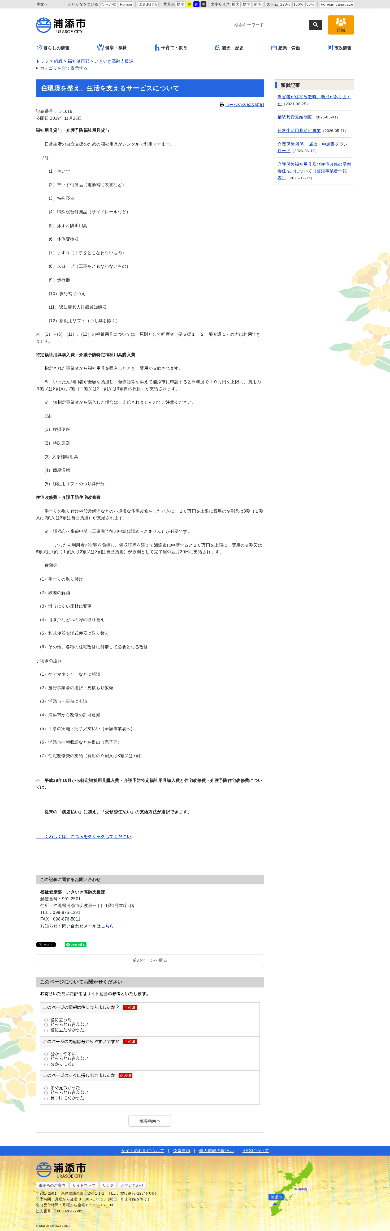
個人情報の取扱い (216, 1150)
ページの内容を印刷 (244, 105)
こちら (107, 926)
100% (298, 4)
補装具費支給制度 (295, 117)
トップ (42, 61)
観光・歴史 (233, 48)
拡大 (236, 4)
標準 (180, 4)
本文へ (42, 4)
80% (310, 4)
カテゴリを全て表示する (64, 68)
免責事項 (181, 1150)
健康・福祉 (116, 47)
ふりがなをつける (83, 4)
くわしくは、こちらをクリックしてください (83, 836)
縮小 (257, 4)
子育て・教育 (174, 47)
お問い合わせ (132, 1185)
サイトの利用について (142, 1150)
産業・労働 (289, 48)
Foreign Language (337, 4)
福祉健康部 (78, 61)
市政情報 (343, 48)
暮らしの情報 (57, 48)
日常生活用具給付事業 (299, 130)
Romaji (126, 4)
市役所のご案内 (52, 1185)
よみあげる (148, 4)
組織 (58, 61)
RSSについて (255, 1150)
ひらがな (108, 4)
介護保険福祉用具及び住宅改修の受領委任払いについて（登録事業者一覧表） (314, 171)
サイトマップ (83, 1185)
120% (285, 4)
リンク (108, 1185)
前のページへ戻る (150, 960)
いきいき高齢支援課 (113, 61)
